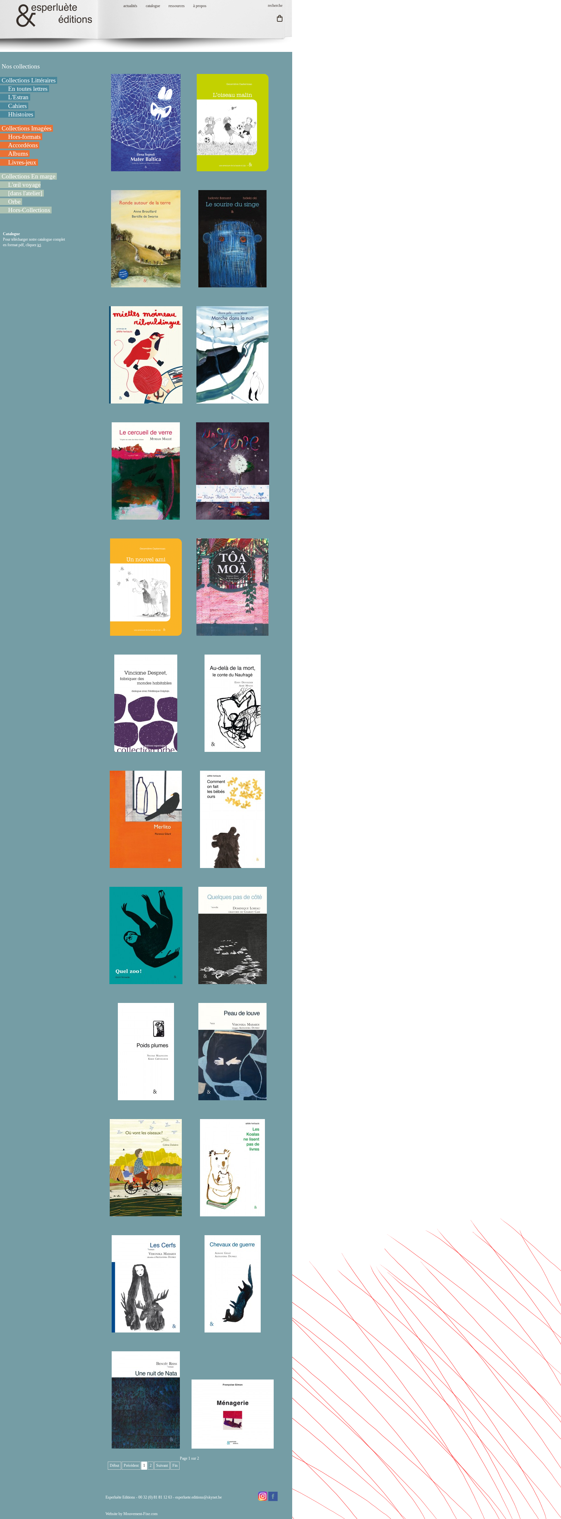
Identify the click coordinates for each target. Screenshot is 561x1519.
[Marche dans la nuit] (232, 400)
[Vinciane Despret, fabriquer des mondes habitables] (145, 749)
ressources (176, 6)
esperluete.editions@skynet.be (198, 1497)
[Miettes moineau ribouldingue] (145, 400)
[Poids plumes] (146, 1097)
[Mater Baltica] (146, 168)
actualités (130, 6)
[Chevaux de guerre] (233, 1329)
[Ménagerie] (233, 1445)
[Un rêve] (232, 516)
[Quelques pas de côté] (232, 981)
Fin (175, 1465)
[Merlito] (146, 865)
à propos (199, 6)
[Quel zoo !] (145, 981)
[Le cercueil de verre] (146, 516)
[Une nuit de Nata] (146, 1445)
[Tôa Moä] (232, 633)
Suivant (162, 1465)
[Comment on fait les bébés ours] (232, 865)
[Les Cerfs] (146, 1329)
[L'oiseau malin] (232, 168)
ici (39, 245)
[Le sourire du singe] (232, 284)
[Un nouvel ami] (146, 633)
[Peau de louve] (232, 1097)
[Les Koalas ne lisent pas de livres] (232, 1213)
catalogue (153, 6)
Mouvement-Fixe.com (140, 1514)
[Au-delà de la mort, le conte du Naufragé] (233, 749)
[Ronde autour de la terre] (146, 284)
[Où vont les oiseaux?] (146, 1213)
